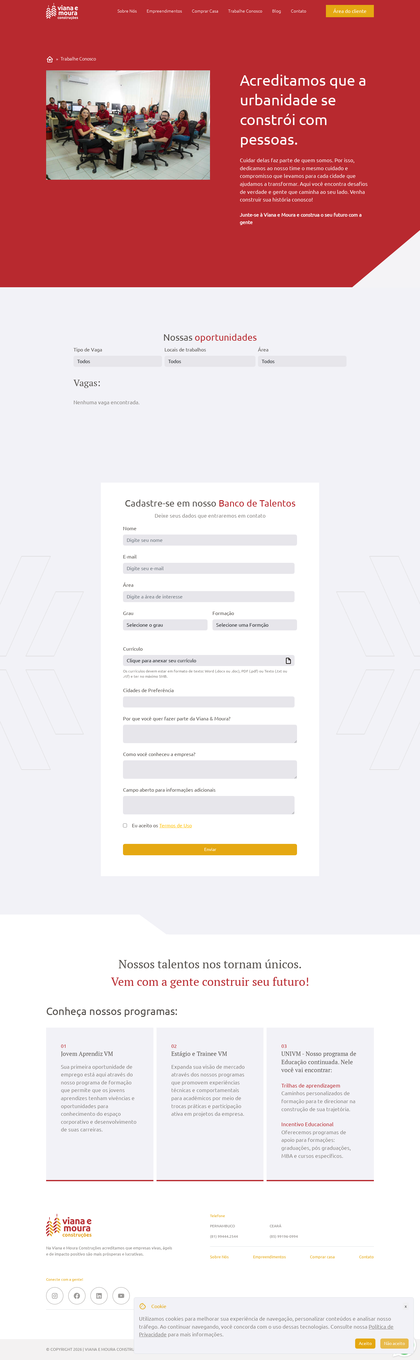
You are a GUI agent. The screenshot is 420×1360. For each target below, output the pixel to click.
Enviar (210, 849)
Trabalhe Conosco (245, 11)
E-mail (130, 556)
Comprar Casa (205, 11)
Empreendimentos (164, 11)
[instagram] (54, 1295)
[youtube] (121, 1295)
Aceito (365, 1343)
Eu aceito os (162, 825)
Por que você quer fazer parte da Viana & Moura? (176, 718)
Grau (128, 613)
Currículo (133, 649)
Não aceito (394, 1343)
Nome (130, 528)
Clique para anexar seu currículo (161, 660)
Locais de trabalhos (185, 349)
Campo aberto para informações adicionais (169, 790)
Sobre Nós (127, 11)
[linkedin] (99, 1295)
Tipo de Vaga (87, 349)
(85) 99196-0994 (284, 1236)
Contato (298, 11)
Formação (223, 613)
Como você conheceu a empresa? (159, 754)
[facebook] (76, 1295)
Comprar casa (322, 1257)
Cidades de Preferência (148, 690)
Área (263, 349)
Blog (276, 11)
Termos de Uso (175, 825)
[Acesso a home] (62, 13)
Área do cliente (350, 11)
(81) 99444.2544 (224, 1236)
